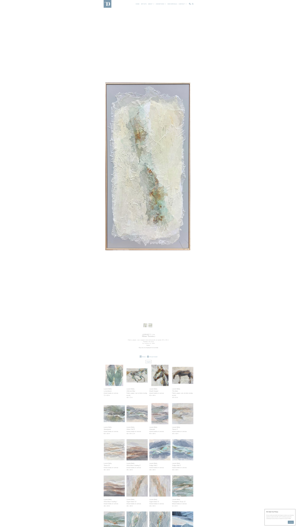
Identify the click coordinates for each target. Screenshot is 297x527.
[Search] (190, 4)
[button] (151, 4)
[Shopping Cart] (192, 4)
